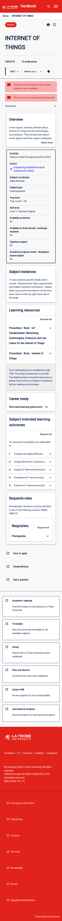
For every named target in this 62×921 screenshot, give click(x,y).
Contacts (15, 835)
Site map (15, 851)
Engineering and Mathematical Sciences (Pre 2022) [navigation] (29, 169)
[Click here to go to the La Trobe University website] (10, 8)
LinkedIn (39, 753)
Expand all (46, 319)
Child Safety (16, 819)
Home (6, 16)
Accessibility (16, 868)
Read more (47, 142)
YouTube (27, 753)
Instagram (52, 753)
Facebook (9, 753)
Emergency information (22, 803)
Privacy (14, 884)
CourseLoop (53, 916)
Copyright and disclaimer (22, 900)
